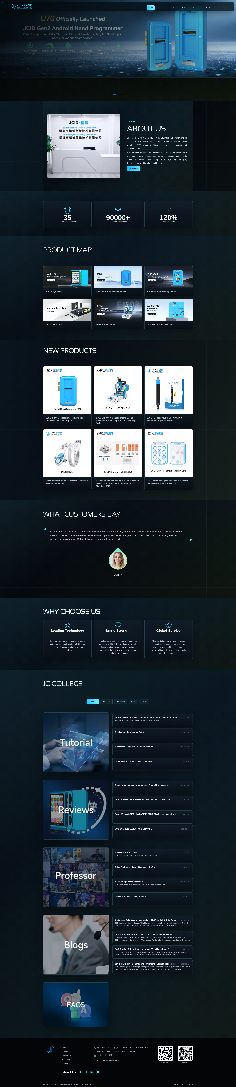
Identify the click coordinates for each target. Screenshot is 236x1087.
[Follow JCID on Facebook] (80, 1072)
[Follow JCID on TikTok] (86, 1072)
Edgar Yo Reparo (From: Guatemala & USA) (135, 867)
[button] (111, 94)
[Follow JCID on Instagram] (92, 1072)
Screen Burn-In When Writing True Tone (133, 761)
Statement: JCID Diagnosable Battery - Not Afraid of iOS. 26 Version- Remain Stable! (146, 920)
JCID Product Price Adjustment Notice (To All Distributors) (142, 949)
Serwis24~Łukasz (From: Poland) (130, 896)
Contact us (224, 8)
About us (161, 8)
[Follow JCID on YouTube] (98, 1072)
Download (197, 8)
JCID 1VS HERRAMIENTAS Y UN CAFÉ (133, 829)
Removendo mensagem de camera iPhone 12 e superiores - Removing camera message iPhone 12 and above (143, 785)
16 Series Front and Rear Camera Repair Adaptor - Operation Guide (146, 718)
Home (150, 8)
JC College (210, 8)
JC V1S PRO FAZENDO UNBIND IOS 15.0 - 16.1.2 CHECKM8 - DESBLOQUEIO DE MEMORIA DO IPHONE (143, 800)
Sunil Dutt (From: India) (126, 853)
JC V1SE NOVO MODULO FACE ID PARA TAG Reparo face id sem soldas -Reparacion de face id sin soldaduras (145, 814)
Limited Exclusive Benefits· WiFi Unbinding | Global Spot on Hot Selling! (144, 964)
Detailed (134, 169)
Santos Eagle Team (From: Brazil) (130, 882)
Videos (185, 8)
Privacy (182, 1084)
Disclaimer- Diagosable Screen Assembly (134, 747)
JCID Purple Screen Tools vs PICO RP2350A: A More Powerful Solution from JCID (143, 935)
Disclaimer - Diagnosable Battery (130, 732)
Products (174, 8)
